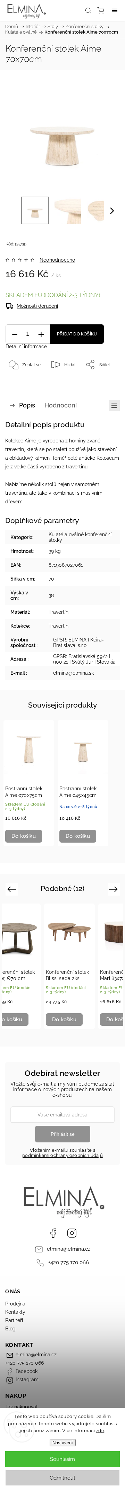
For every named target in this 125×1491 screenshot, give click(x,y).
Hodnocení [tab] (60, 405)
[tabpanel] (28, 783)
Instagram (72, 1233)
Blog (10, 1328)
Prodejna (15, 1303)
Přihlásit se (63, 1134)
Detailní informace (26, 346)
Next (114, 888)
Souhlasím (62, 1459)
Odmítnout (62, 1478)
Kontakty (15, 1312)
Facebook (53, 1233)
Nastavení (62, 1442)
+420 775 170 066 (68, 1262)
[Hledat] (88, 10)
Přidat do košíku (77, 334)
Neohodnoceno (57, 260)
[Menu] (115, 10)
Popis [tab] (27, 405)
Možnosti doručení (37, 306)
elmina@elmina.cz (68, 1249)
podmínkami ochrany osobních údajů (62, 1155)
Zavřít (104, 382)
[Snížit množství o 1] (14, 334)
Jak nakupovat (21, 1407)
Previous (13, 888)
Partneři (14, 1320)
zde (100, 1430)
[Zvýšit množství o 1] (41, 334)
